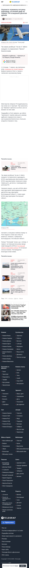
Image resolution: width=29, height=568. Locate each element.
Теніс (18, 375)
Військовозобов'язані (23, 448)
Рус (27, 1)
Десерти (19, 502)
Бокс (18, 372)
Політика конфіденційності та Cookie (12, 530)
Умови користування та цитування (12, 536)
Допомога (19, 354)
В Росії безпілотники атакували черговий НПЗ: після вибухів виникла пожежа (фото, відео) (18, 279)
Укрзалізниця (6, 385)
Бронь (18, 443)
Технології (5, 393)
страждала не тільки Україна (13, 69)
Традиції (19, 468)
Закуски (19, 508)
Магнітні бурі (20, 429)
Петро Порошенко (7, 480)
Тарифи (4, 379)
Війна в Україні (5, 437)
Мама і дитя (20, 393)
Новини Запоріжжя (7, 349)
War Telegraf (13, 163)
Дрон (3, 401)
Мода (18, 418)
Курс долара (6, 382)
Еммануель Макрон (8, 472)
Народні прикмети (22, 465)
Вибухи (4, 443)
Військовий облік (21, 451)
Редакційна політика (8, 533)
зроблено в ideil (6, 562)
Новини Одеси (6, 343)
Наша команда (6, 546)
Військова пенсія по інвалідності (7, 503)
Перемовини (6, 446)
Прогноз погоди (21, 357)
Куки (16, 565)
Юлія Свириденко (7, 486)
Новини (3, 332)
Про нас (4, 528)
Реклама (4, 538)
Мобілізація (19, 437)
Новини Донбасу (7, 356)
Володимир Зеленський (5, 463)
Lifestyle (17, 409)
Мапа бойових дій (7, 440)
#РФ (6, 298)
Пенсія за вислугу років (7, 510)
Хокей (18, 378)
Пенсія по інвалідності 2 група (6, 499)
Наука (3, 390)
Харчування (20, 396)
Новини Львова (6, 346)
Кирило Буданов (7, 477)
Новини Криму (6, 358)
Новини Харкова (7, 338)
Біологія (4, 399)
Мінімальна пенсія (7, 507)
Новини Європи (7, 413)
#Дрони (16, 298)
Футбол (19, 370)
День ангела (20, 473)
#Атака (10, 298)
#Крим (21, 298)
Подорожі (19, 421)
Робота (19, 338)
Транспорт (5, 374)
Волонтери (5, 451)
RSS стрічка (5, 555)
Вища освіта (20, 351)
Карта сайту (5, 549)
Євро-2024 (20, 381)
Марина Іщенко (8, 18)
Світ (2, 409)
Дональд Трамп (6, 467)
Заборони (19, 471)
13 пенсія (5, 494)
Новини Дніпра (6, 341)
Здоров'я (18, 390)
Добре (22, 565)
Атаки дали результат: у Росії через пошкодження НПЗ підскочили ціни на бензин (18, 266)
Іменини (19, 476)
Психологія (20, 401)
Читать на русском (6, 22)
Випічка (19, 494)
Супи (18, 500)
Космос (4, 396)
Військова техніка (7, 454)
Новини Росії (12, 261)
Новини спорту (20, 366)
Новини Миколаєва (7, 361)
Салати (19, 505)
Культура (19, 424)
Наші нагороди (6, 541)
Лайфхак (19, 426)
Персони (4, 459)
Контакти (4, 544)
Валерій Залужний (7, 475)
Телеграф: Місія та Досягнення (11, 552)
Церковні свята (21, 463)
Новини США (6, 415)
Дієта (18, 399)
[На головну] (15, 2)
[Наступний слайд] (27, 5)
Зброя (4, 448)
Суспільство (19, 332)
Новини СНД (6, 421)
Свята (17, 459)
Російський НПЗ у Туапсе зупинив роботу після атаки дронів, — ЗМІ (18, 291)
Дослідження (20, 404)
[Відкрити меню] (2, 2)
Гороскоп (19, 413)
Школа (18, 349)
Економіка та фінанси (5, 367)
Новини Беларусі (7, 426)
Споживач (20, 415)
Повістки (19, 440)
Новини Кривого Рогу (7, 352)
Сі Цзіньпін (5, 469)
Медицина (20, 346)
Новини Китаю (6, 424)
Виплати (19, 341)
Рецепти (18, 491)
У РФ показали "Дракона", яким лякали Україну (18, 168)
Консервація (20, 497)
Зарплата (19, 335)
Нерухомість (6, 377)
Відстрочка (20, 446)
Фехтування (20, 383)
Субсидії (19, 343)
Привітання (20, 432)
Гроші (4, 371)
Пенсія (3, 491)
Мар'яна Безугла (7, 483)
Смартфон (5, 404)
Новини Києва (6, 335)
